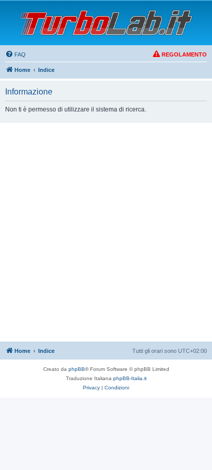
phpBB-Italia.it (130, 378)
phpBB (76, 369)
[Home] (106, 23)
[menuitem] (15, 54)
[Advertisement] (106, 234)
